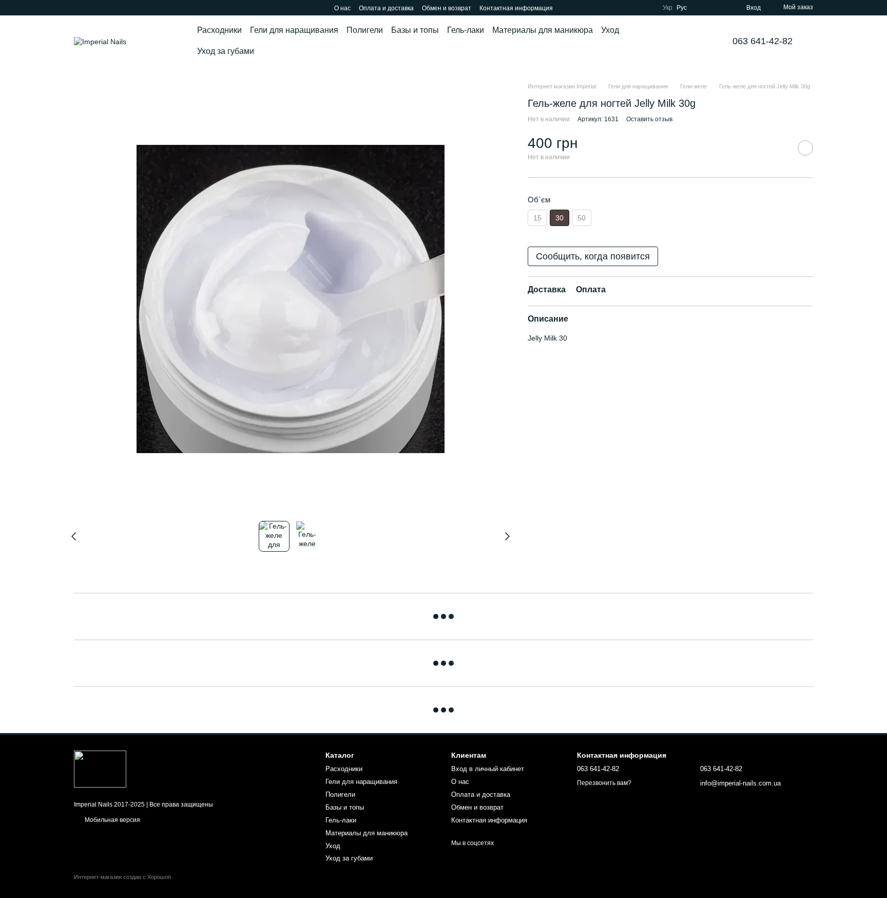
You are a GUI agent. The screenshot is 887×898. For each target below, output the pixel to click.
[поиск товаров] (689, 41)
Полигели (364, 30)
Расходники (219, 30)
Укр (667, 8)
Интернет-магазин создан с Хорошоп (122, 877)
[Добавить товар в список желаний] (805, 147)
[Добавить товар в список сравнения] (779, 147)
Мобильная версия (111, 820)
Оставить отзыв (649, 119)
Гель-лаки (465, 30)
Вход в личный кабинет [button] (487, 769)
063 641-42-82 (762, 41)
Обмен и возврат (446, 8)
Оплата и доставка (386, 8)
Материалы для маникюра (542, 30)
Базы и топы (415, 30)
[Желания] (720, 8)
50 (581, 218)
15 (537, 218)
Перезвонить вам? (604, 783)
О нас (342, 8)
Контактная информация (516, 8)
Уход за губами (225, 51)
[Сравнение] (701, 8)
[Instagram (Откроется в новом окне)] (78, 8)
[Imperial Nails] (100, 768)
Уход (610, 30)
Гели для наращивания (294, 30)
